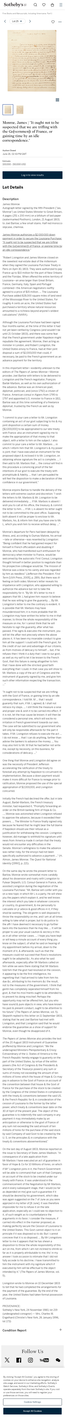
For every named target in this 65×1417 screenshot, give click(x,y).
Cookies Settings (32, 1402)
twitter (7, 1360)
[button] (32, 60)
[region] (32, 1392)
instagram (30, 1360)
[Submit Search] (35, 4)
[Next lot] (30, 21)
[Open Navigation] (60, 4)
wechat (58, 1360)
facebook (18, 1360)
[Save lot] (53, 21)
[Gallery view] (57, 100)
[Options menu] (60, 22)
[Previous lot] (5, 21)
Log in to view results (32, 175)
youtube (44, 1360)
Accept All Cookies (32, 1411)
